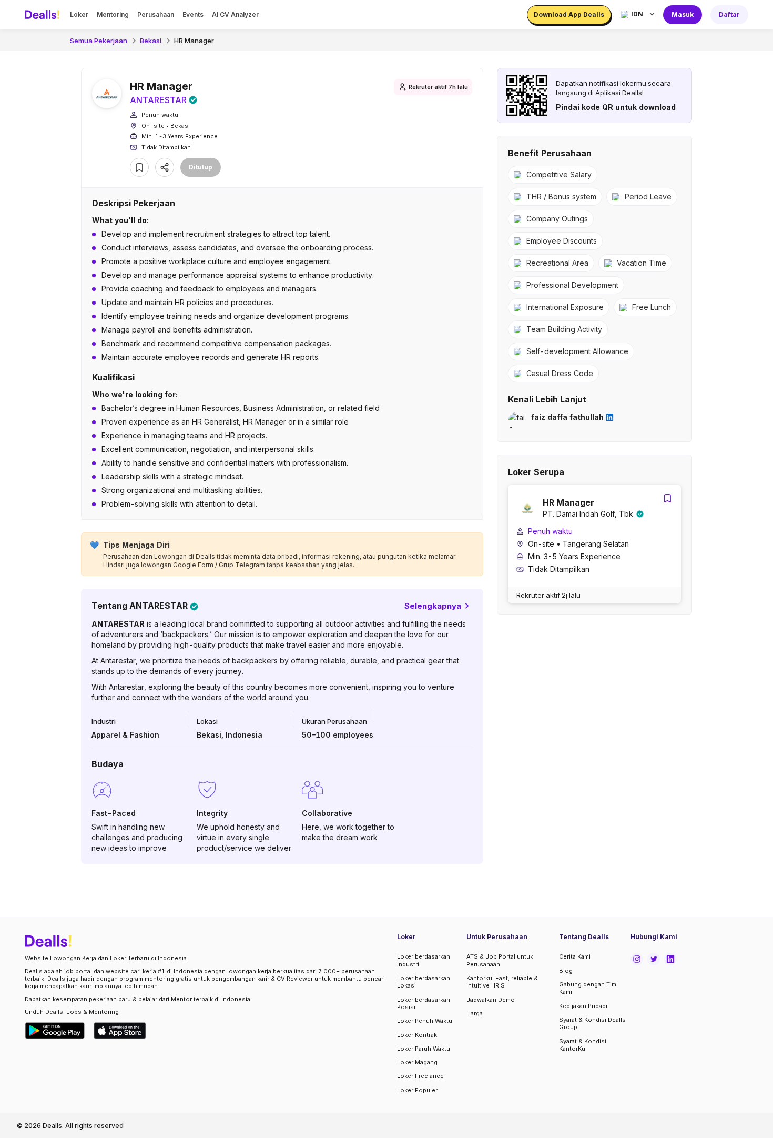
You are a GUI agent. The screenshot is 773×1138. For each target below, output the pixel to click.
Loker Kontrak (417, 1035)
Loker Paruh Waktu (423, 1048)
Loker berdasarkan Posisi (423, 1003)
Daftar (729, 14)
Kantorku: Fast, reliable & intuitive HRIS (502, 981)
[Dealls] (44, 15)
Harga (474, 1013)
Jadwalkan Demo (490, 999)
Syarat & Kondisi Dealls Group (592, 1023)
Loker (79, 14)
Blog (566, 970)
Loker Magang (417, 1062)
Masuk (683, 14)
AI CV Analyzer (235, 14)
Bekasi (150, 40)
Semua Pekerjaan (98, 40)
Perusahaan (155, 14)
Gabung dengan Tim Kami (587, 988)
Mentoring (113, 14)
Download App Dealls (569, 14)
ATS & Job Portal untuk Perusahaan (499, 960)
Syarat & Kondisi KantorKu (582, 1045)
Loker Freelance (420, 1076)
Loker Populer (417, 1090)
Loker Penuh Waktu (424, 1020)
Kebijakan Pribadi (583, 1006)
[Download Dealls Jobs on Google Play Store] (55, 1030)
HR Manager (194, 40)
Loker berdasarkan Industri (423, 960)
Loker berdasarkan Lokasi (423, 981)
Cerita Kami (575, 956)
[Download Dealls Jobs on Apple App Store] (120, 1030)
